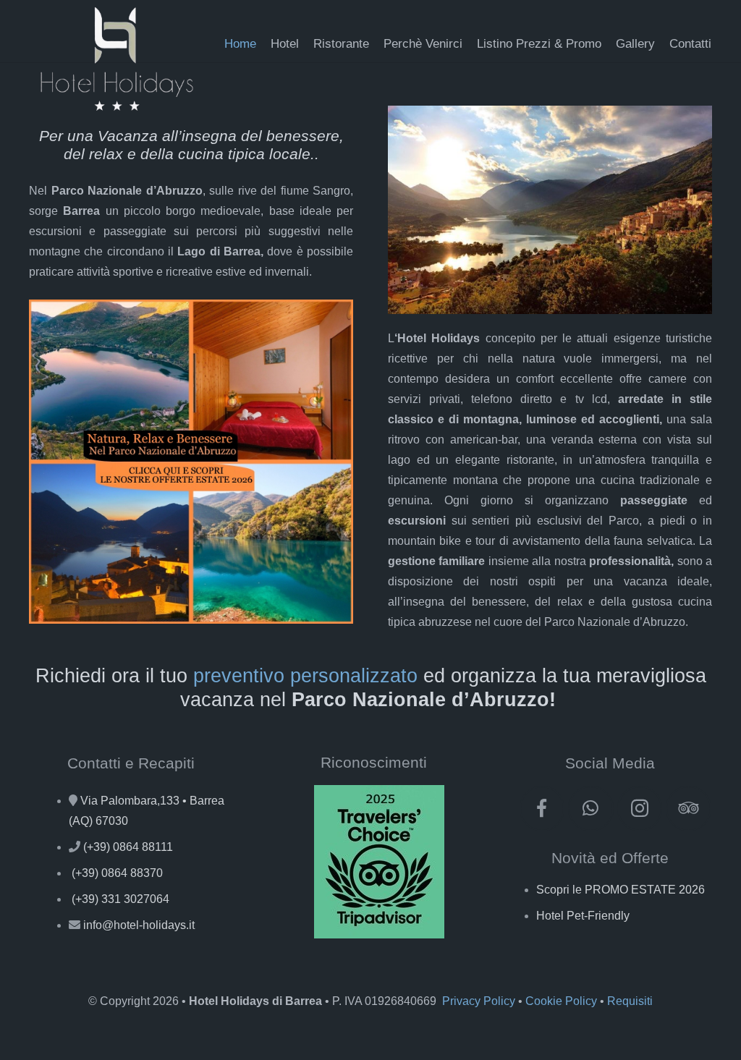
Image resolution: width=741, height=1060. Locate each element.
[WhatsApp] (591, 808)
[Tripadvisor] (688, 808)
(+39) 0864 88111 (128, 847)
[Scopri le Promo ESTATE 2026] (191, 462)
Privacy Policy (478, 1001)
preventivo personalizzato (305, 675)
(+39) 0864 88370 (117, 873)
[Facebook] (542, 808)
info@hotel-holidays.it (139, 925)
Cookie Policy (561, 1001)
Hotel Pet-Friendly (583, 916)
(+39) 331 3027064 (120, 899)
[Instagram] (640, 808)
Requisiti (630, 1001)
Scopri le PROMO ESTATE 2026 (620, 889)
